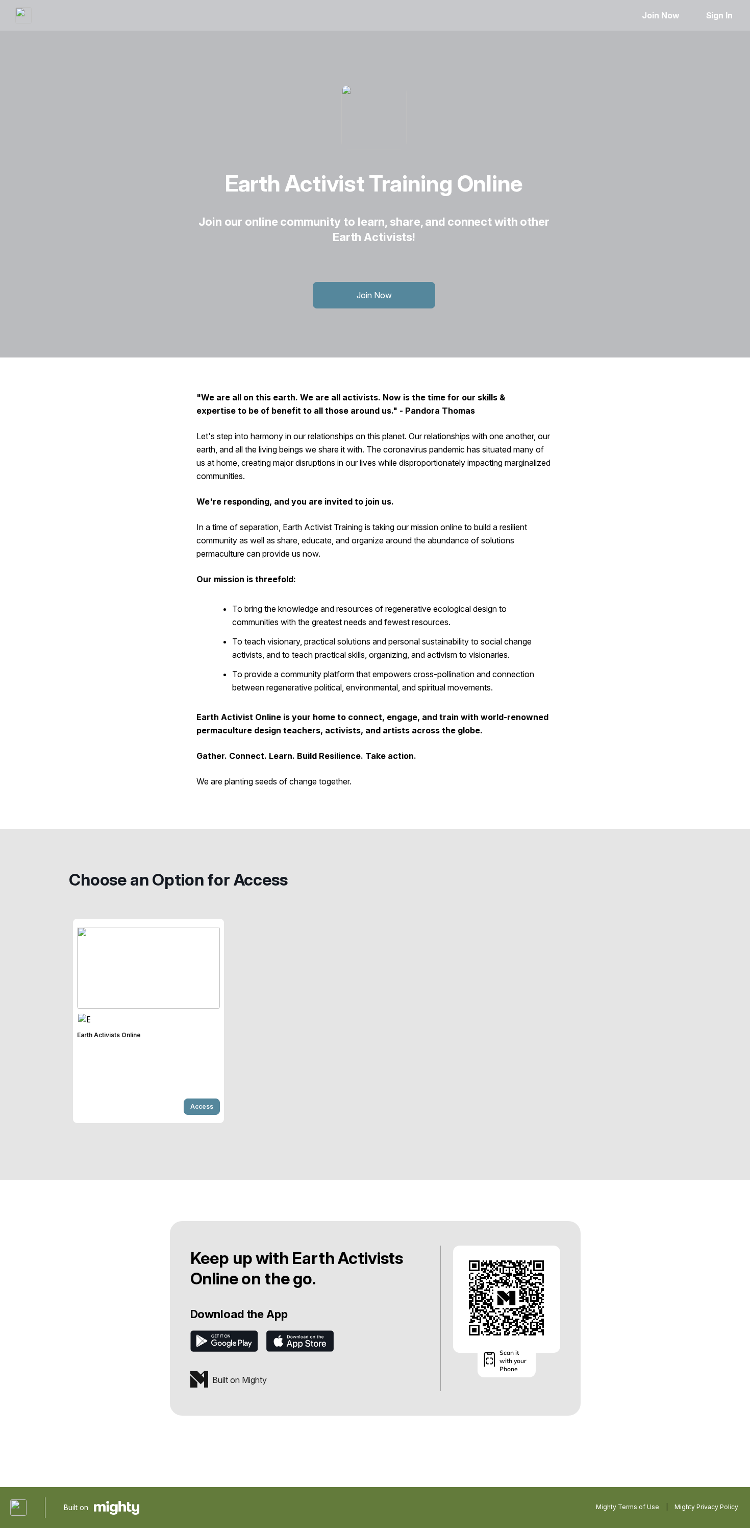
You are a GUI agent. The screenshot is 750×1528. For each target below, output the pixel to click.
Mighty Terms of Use (627, 1507)
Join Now (660, 15)
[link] (148, 1021)
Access (201, 1106)
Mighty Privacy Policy (706, 1507)
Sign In (719, 15)
